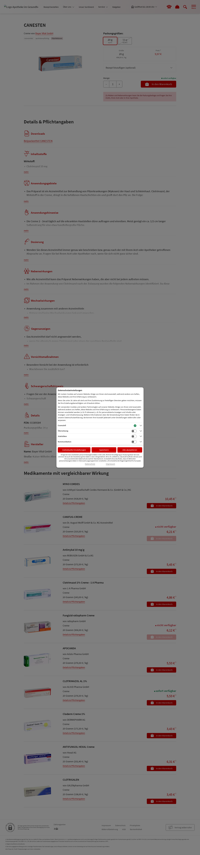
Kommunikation (64, 441)
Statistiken (62, 436)
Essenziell (62, 425)
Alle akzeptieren (129, 449)
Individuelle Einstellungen (74, 449)
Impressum (110, 464)
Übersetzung (63, 431)
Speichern (104, 449)
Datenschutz (90, 464)
